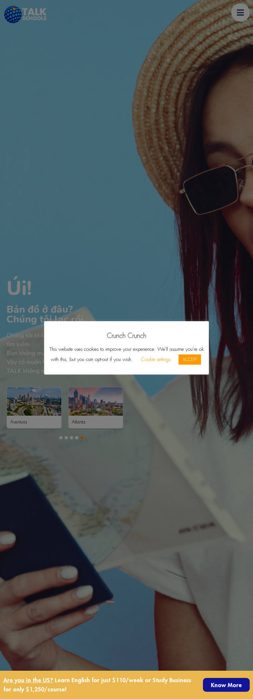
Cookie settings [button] (155, 359)
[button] (226, 685)
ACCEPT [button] (190, 359)
